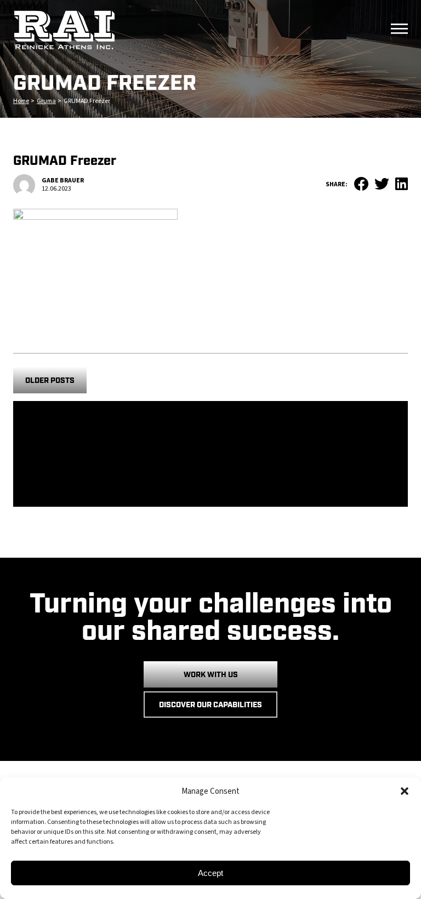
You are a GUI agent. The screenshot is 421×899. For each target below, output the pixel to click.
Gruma (46, 101)
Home (21, 101)
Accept (210, 873)
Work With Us (211, 675)
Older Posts (50, 381)
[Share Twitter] (378, 185)
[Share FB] (358, 186)
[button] (404, 791)
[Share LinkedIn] (398, 186)
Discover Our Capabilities (210, 705)
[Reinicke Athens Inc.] (184, 30)
